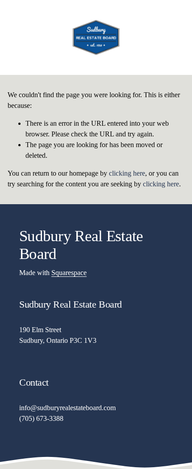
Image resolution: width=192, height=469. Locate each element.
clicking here (127, 173)
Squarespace (69, 272)
